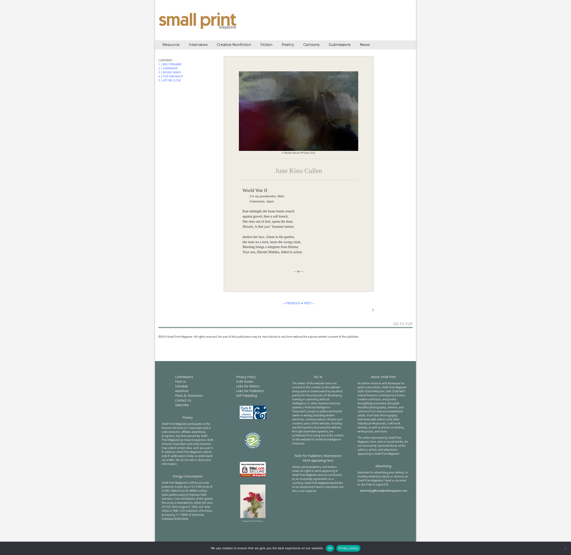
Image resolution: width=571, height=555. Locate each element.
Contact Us (183, 400)
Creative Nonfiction (234, 45)
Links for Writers (248, 386)
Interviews (198, 45)
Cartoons (311, 45)
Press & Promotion (189, 395)
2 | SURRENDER (168, 68)
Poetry (288, 45)
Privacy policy (348, 548)
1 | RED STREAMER (169, 64)
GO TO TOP (403, 324)
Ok (330, 548)
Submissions (339, 45)
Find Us (180, 381)
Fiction (266, 45)
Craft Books (244, 381)
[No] (565, 548)
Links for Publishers (250, 391)
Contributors (184, 377)
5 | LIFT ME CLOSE (169, 80)
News (365, 45)
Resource (171, 45)
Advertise (181, 391)
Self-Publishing (246, 395)
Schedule (181, 386)
